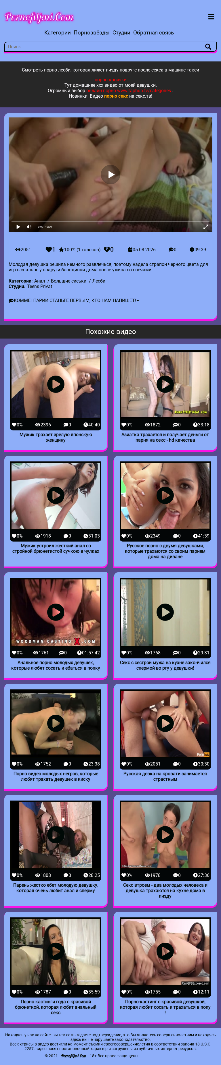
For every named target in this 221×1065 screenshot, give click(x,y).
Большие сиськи (68, 281)
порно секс (116, 96)
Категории (57, 32)
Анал (39, 281)
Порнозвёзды (92, 32)
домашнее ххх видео (95, 85)
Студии (121, 32)
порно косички (111, 79)
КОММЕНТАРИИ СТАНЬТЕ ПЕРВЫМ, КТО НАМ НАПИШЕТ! (75, 300)
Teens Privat (39, 286)
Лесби (98, 281)
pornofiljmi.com (39, 17)
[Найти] (208, 47)
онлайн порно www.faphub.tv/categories (128, 90)
